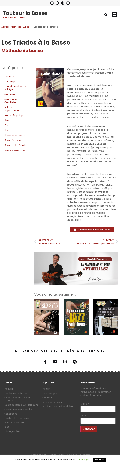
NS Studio (75, 458)
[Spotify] (68, 3)
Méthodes (16, 26)
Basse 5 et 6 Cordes (15, 145)
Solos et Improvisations (12, 109)
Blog (6, 427)
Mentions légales (52, 402)
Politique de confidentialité (57, 406)
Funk (7, 125)
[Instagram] (62, 3)
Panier (46, 389)
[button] (106, 15)
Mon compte (49, 393)
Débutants (10, 76)
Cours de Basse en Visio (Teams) (17, 399)
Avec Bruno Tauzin (14, 17)
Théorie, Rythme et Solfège (15, 88)
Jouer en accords (14, 135)
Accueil (5, 26)
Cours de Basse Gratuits (18, 409)
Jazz (7, 130)
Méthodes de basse (15, 393)
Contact (47, 397)
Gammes (9, 94)
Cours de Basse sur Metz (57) (21, 405)
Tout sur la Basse (25, 13)
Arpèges (27, 26)
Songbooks (10, 413)
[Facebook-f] (45, 362)
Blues (7, 120)
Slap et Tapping (13, 115)
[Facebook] (52, 3)
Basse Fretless (12, 140)
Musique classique (14, 150)
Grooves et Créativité (10, 101)
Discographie (12, 431)
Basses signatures (14, 422)
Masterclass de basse (16, 418)
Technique (10, 81)
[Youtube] (57, 3)
